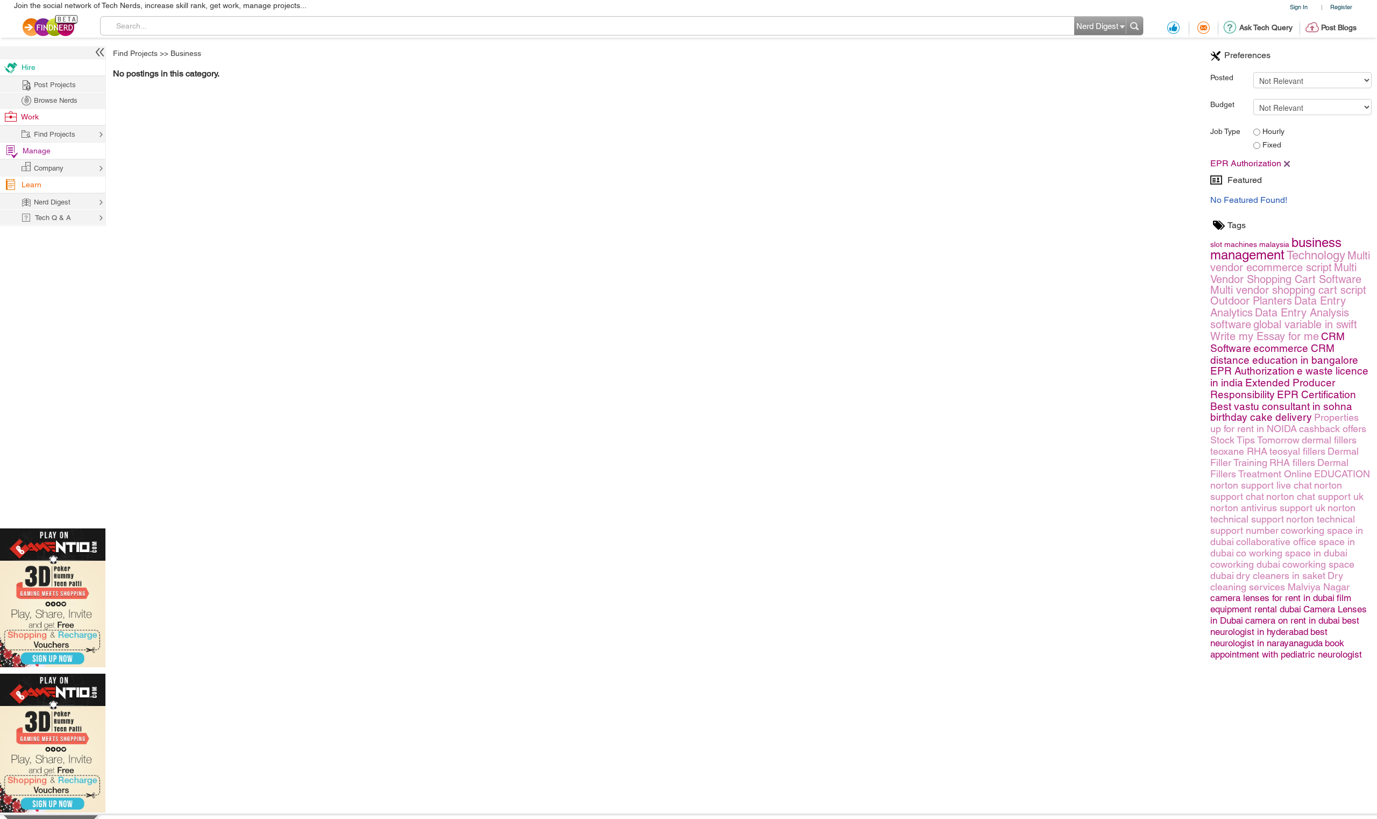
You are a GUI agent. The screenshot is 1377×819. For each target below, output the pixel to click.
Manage (37, 150)
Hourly (1272, 131)
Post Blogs (1339, 27)
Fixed (1270, 144)
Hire (29, 67)
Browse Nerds (55, 100)
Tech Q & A (53, 218)
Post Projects (55, 85)
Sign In (1299, 6)
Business (186, 53)
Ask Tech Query (1266, 27)
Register (1341, 6)
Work (30, 116)
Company (48, 168)
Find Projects (135, 53)
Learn (31, 184)
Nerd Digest (52, 202)
